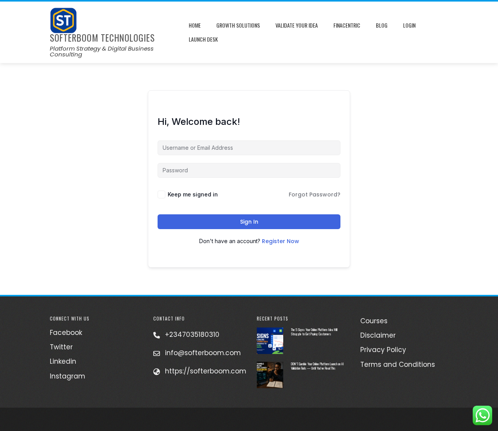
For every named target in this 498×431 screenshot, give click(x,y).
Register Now (280, 241)
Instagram (67, 376)
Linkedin (63, 361)
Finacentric (346, 25)
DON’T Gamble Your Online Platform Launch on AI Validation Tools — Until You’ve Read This (317, 365)
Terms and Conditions (397, 364)
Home (195, 25)
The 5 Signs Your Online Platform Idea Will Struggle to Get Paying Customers (314, 331)
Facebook (66, 332)
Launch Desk (203, 39)
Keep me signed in (193, 194)
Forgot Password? (314, 194)
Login (409, 25)
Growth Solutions (238, 25)
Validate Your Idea (296, 25)
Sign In (249, 222)
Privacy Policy (383, 349)
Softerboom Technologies (102, 37)
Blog (382, 25)
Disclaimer (378, 335)
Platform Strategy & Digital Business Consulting (102, 51)
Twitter (61, 347)
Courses (374, 321)
